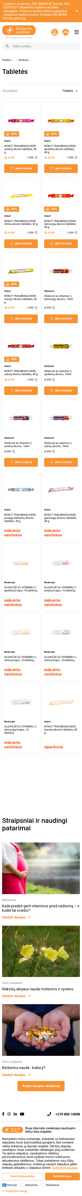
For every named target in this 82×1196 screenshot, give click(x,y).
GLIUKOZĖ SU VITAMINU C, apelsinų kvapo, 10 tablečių (20, 589)
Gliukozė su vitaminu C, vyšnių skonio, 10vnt (58, 444)
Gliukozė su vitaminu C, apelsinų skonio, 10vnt (58, 372)
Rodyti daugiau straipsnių (41, 1086)
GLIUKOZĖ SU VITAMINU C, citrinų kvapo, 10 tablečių (20, 658)
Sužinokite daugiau (65, 1168)
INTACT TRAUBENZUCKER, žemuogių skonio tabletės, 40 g (60, 224)
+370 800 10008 (67, 1114)
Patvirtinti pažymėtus (22, 1176)
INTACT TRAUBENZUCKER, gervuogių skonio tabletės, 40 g (60, 518)
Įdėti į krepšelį (23, 168)
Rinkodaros (52, 1185)
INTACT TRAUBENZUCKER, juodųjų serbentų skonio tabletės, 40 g (20, 518)
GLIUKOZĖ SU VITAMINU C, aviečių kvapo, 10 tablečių (60, 589)
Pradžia (6, 60)
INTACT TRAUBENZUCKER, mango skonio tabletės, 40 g (20, 299)
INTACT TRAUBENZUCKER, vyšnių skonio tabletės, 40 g (21, 372)
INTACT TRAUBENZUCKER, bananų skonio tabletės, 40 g (60, 729)
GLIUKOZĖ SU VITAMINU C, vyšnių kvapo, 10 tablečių (60, 658)
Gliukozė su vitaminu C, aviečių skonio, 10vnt (18, 444)
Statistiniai (31, 1185)
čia (24, 18)
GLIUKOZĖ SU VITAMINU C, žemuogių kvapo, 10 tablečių (20, 729)
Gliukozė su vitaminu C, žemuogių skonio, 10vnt (58, 297)
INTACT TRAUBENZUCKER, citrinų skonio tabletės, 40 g (21, 222)
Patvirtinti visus (62, 1176)
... (15, 60)
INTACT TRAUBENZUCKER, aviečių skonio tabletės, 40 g (20, 149)
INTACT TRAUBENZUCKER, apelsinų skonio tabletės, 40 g (60, 149)
